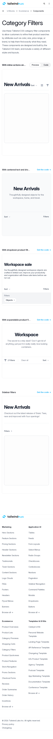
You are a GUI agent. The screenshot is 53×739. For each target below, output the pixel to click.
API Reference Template (39, 647)
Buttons (32, 607)
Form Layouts (34, 544)
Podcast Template (36, 670)
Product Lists (7, 632)
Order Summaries (9, 689)
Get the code (44, 170)
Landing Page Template (39, 642)
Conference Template (38, 687)
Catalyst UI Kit (34, 627)
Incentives (6, 701)
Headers (6, 595)
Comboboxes (34, 567)
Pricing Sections (9, 544)
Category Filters (9, 650)
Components (38, 11)
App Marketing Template (39, 676)
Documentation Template (39, 682)
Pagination (33, 578)
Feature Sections (9, 538)
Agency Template (36, 665)
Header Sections (9, 550)
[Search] (44, 3)
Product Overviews (10, 627)
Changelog (7, 728)
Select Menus (34, 550)
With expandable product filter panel (20, 320)
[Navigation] (49, 3)
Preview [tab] (35, 65)
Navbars (32, 572)
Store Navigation (9, 667)
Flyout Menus (7, 601)
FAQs (4, 584)
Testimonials (7, 561)
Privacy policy (8, 724)
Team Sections (8, 567)
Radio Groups (34, 555)
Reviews (5, 684)
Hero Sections (8, 533)
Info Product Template (38, 659)
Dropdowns (33, 601)
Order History (8, 695)
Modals (32, 595)
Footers (5, 589)
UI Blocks (11, 11)
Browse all (7, 612)
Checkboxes (34, 561)
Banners (5, 607)
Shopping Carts (8, 644)
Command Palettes (37, 589)
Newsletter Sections (10, 555)
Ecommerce (24, 11)
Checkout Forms (9, 678)
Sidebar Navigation (37, 584)
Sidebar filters (9, 392)
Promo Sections (8, 672)
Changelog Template (38, 653)
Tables (31, 533)
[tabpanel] (26, 112)
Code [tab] (46, 65)
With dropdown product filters (16, 250)
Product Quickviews (10, 655)
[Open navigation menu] (3, 11)
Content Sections (9, 572)
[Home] (13, 3)
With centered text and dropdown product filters (25, 169)
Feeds (31, 538)
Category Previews (10, 638)
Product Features (9, 661)
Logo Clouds (7, 578)
